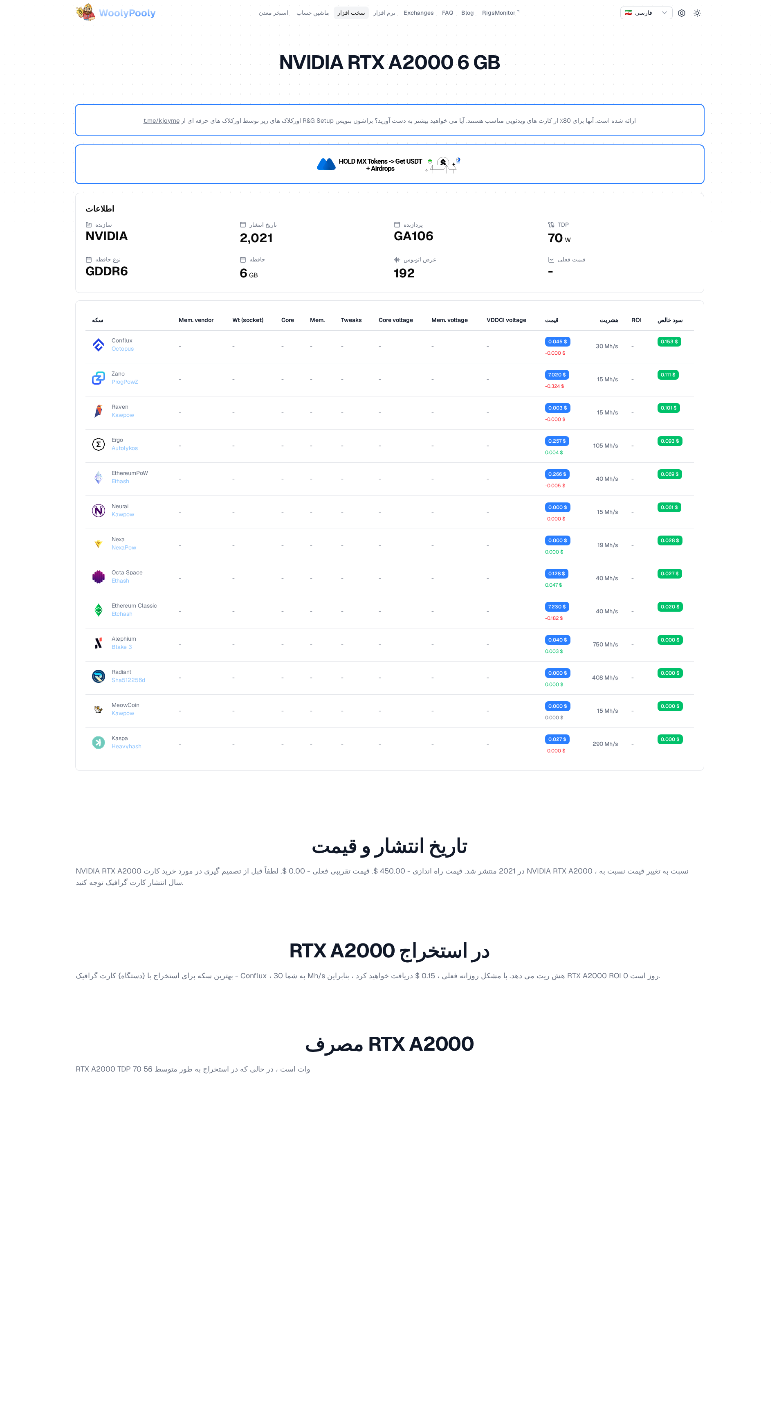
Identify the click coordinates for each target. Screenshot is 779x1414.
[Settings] (681, 13)
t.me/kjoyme (162, 120)
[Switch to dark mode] (697, 13)
